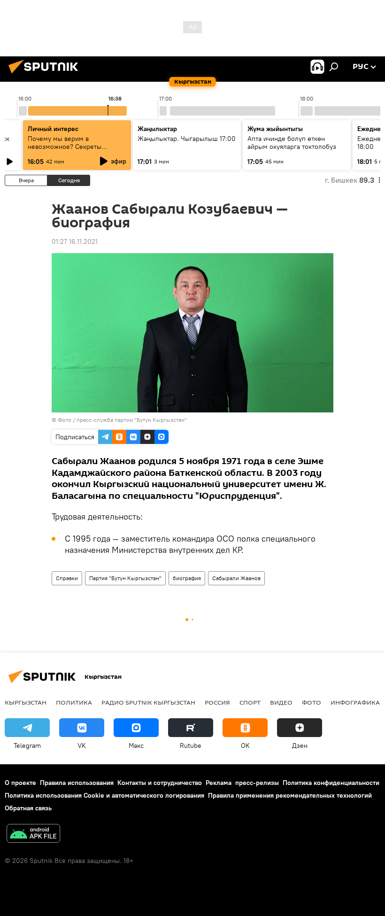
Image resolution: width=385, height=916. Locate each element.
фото (311, 702)
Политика (74, 702)
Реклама (218, 782)
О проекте (20, 782)
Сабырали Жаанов (236, 578)
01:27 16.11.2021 (75, 241)
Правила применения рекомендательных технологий (290, 795)
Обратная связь (28, 808)
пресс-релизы (257, 782)
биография (187, 578)
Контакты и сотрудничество (159, 782)
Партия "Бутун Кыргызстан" (125, 578)
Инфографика (355, 702)
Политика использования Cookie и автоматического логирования (104, 795)
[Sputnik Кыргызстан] (46, 74)
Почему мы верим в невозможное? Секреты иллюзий (64, 146)
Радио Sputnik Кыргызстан (148, 702)
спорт (250, 702)
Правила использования (77, 782)
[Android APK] (33, 834)
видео (281, 702)
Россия (217, 702)
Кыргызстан (25, 702)
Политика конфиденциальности (331, 782)
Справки (67, 578)
